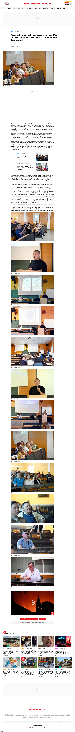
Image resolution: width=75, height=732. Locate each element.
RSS (61, 721)
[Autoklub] (59, 715)
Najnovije (14, 8)
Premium (9, 8)
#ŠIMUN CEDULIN (34, 618)
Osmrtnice (65, 8)
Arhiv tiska (59, 8)
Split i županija (25, 8)
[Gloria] (38, 715)
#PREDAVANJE (42, 618)
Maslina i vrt (45, 8)
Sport (40, 8)
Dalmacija (31, 8)
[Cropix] (26, 717)
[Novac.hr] (66, 715)
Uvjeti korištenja (12, 721)
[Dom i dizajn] (53, 715)
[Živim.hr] (33, 715)
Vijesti (19, 8)
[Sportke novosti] (23, 715)
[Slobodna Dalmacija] (37, 3)
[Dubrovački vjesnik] (34, 717)
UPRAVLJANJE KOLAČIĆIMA (37, 725)
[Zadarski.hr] (43, 717)
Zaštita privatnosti (32, 721)
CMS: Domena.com (46, 727)
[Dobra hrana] (46, 715)
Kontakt (44, 721)
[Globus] (28, 715)
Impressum (39, 721)
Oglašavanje (49, 721)
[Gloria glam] (41, 715)
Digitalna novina (56, 721)
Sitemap (64, 721)
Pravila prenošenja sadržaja (22, 721)
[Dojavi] (6, 3)
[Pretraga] (71, 4)
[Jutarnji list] (10, 715)
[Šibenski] (49, 717)
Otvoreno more (53, 8)
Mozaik (36, 8)
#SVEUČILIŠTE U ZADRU (25, 618)
